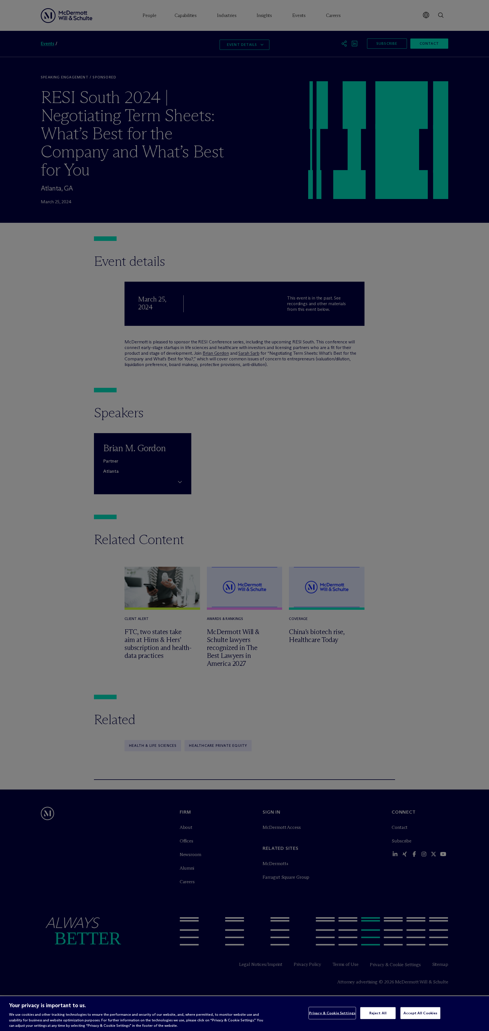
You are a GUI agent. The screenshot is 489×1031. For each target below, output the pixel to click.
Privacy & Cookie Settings (332, 1013)
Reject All (378, 1013)
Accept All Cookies (420, 1013)
